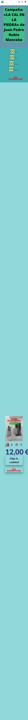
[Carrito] (25, 2)
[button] (19, 2)
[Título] (2, 2)
